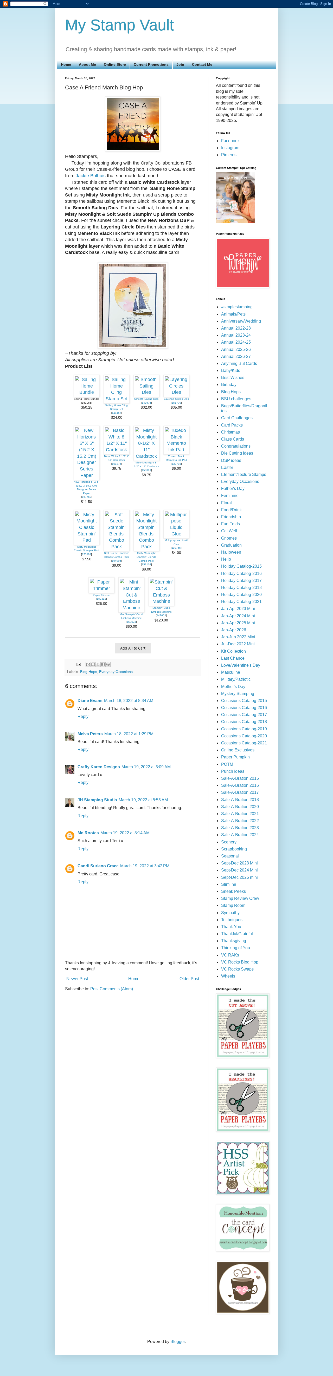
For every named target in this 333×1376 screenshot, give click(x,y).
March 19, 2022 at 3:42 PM (144, 866)
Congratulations (236, 446)
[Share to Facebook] (103, 664)
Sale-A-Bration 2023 (240, 827)
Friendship (231, 517)
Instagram (230, 148)
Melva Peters (90, 734)
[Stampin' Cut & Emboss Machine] (161, 601)
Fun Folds (230, 524)
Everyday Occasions (116, 672)
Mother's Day (233, 686)
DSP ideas (231, 460)
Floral (226, 503)
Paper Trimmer (101, 595)
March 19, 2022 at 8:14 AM (125, 833)
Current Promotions (151, 64)
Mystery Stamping (237, 693)
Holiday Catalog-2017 (241, 580)
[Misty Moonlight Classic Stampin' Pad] (87, 540)
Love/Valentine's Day (240, 665)
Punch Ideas (232, 771)
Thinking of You (235, 948)
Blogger (177, 1341)
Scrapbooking (234, 849)
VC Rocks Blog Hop (239, 962)
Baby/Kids (230, 370)
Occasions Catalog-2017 (244, 714)
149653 (161, 615)
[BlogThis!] (93, 664)
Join (180, 64)
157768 (86, 496)
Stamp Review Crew (240, 898)
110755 (176, 547)
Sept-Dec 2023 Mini (239, 863)
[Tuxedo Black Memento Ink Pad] (176, 449)
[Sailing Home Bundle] (87, 392)
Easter (227, 467)
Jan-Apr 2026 (233, 630)
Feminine (230, 495)
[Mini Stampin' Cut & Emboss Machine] (131, 607)
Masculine (230, 672)
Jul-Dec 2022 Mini (238, 644)
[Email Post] (78, 664)
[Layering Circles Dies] (176, 392)
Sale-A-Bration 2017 (240, 792)
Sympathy (230, 912)
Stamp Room (233, 905)
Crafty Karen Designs (99, 767)
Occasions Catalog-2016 (244, 707)
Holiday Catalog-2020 (241, 594)
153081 (146, 470)
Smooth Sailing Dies (146, 398)
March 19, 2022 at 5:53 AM (143, 800)
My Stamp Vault (119, 25)
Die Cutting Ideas (237, 453)
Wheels (228, 976)
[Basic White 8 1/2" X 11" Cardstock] (117, 449)
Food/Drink (231, 510)
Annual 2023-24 (236, 335)
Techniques (231, 920)
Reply (83, 716)
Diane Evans (90, 700)
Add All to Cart (132, 648)
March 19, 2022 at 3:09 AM (146, 767)
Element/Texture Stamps (243, 474)
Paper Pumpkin (235, 757)
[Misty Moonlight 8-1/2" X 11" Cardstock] (146, 456)
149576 (146, 402)
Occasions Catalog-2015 (244, 700)
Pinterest (229, 155)
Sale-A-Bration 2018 (240, 799)
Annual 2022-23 (236, 328)
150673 (131, 621)
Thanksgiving (233, 941)
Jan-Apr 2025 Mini (238, 623)
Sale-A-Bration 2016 (240, 785)
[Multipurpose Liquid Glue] (176, 533)
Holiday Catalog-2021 (241, 601)
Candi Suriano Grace (98, 866)
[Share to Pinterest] (108, 664)
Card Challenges (237, 418)
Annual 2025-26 (236, 349)
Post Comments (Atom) (111, 989)
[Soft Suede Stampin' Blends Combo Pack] (117, 546)
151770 (176, 402)
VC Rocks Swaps (237, 969)
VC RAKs (230, 955)
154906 (116, 560)
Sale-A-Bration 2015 (240, 778)
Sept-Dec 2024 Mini (239, 870)
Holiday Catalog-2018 (241, 587)
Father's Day (233, 488)
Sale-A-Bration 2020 (240, 806)
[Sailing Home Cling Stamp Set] (117, 398)
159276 (116, 463)
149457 (116, 412)
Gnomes (229, 538)
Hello (226, 559)
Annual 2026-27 (236, 356)
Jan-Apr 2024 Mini (238, 616)
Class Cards (232, 439)
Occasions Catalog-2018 (244, 721)
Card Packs (232, 425)
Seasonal (230, 856)
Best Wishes (232, 377)
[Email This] (88, 664)
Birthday (228, 384)
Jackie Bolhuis (91, 175)
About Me (87, 64)
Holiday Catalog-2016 (241, 573)
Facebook (230, 141)
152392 (101, 598)
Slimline (228, 884)
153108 (146, 564)
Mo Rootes (88, 833)
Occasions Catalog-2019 (244, 729)
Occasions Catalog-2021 (244, 743)
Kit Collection (233, 651)
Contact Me (202, 64)
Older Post (189, 979)
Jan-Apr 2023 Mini (238, 608)
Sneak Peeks (233, 891)
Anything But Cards (239, 363)
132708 (176, 463)
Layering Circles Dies (176, 398)
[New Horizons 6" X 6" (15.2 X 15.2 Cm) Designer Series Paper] (87, 475)
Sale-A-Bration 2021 (240, 813)
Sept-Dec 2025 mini (239, 877)
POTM (227, 764)
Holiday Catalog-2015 (241, 566)
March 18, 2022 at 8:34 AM (128, 700)
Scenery (228, 842)
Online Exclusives (237, 750)
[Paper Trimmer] (101, 588)
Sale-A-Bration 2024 (240, 835)
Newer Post (77, 979)
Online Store (115, 64)
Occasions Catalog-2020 (244, 736)
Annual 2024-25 (236, 342)
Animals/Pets (233, 314)
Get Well (229, 531)
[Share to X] (98, 664)
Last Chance (233, 658)
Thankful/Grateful (237, 934)
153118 (86, 554)
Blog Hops (88, 672)
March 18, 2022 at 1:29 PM (128, 734)
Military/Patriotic (236, 679)
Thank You (231, 927)
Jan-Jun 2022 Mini (238, 637)
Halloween (231, 552)
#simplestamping (237, 307)
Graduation (231, 545)
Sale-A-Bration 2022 (240, 820)
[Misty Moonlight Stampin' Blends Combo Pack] (146, 546)
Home (66, 64)
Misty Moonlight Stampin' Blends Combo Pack (146, 557)
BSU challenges (236, 399)
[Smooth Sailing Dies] (146, 392)
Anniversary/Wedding (241, 321)
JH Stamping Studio (97, 800)
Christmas (230, 432)
